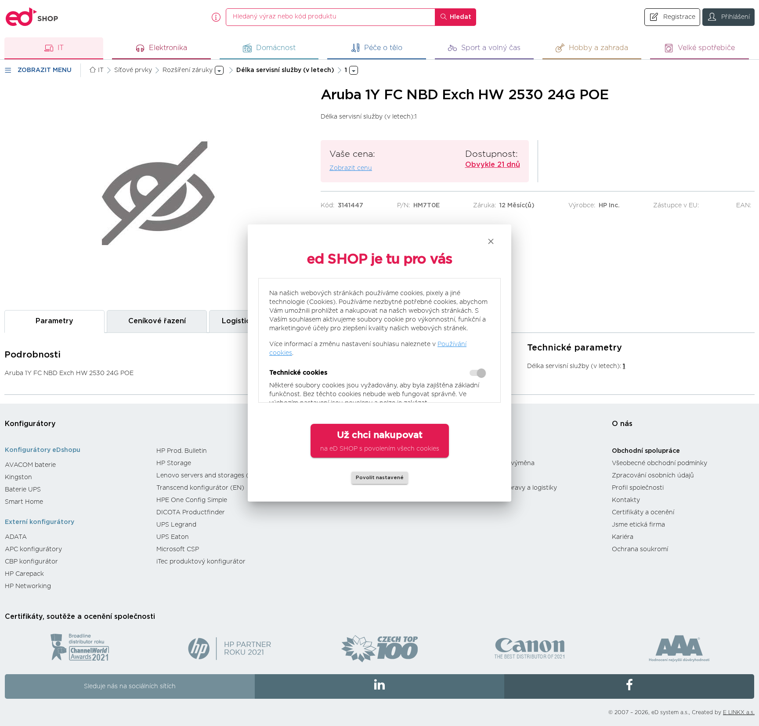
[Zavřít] (491, 241)
